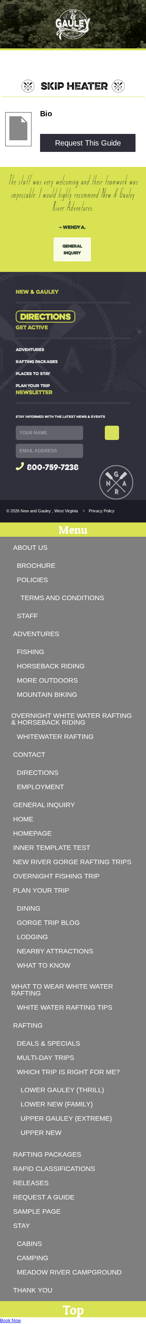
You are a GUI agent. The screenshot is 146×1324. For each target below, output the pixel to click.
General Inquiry (72, 249)
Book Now (10, 1320)
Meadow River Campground (69, 1272)
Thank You (32, 1290)
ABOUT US (30, 547)
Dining (28, 908)
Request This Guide (88, 143)
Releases (31, 1183)
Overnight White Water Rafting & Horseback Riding (71, 719)
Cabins (29, 1243)
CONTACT (29, 754)
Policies (32, 580)
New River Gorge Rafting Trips (72, 862)
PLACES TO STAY (33, 373)
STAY (21, 1225)
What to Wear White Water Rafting (62, 990)
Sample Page (37, 1211)
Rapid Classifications (54, 1168)
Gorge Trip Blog (48, 922)
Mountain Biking (47, 694)
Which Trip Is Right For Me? (68, 1072)
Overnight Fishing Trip (56, 876)
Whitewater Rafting (55, 736)
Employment (40, 787)
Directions (45, 316)
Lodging (32, 937)
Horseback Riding (51, 666)
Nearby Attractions (55, 951)
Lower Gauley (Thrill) (62, 1090)
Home (23, 819)
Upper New (41, 1132)
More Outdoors (47, 680)
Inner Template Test (51, 847)
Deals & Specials (48, 1043)
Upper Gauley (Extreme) (66, 1118)
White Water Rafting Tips (64, 1007)
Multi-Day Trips (45, 1057)
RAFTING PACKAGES (37, 361)
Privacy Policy (102, 511)
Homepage (32, 833)
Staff (27, 616)
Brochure (36, 565)
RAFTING (28, 1025)
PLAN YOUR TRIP (33, 385)
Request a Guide (43, 1197)
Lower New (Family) (57, 1104)
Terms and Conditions (62, 598)
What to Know (43, 965)
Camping (32, 1258)
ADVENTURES (30, 349)
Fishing (30, 652)
